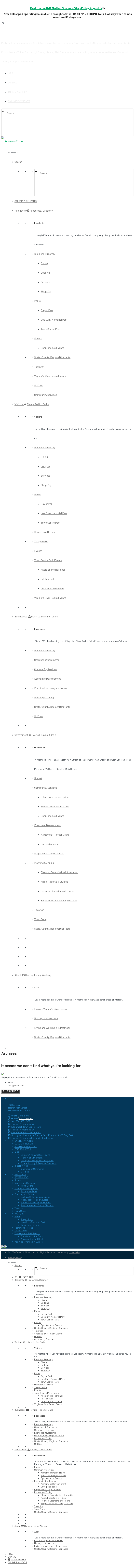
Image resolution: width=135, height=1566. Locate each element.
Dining (44, 263)
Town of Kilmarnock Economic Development (32, 1138)
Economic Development (47, 678)
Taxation (39, 366)
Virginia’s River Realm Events (50, 375)
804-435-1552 (19, 91)
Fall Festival (47, 578)
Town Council (27, 1185)
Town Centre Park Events (48, 560)
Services (45, 281)
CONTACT (13, 82)
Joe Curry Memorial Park (54, 319)
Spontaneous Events (52, 347)
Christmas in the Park (52, 588)
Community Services (45, 394)
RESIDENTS (20, 1174)
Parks (37, 300)
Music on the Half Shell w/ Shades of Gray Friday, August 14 (66, 8)
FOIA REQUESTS (22, 1149)
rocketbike (74, 1252)
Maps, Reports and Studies (34, 1199)
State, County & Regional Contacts (38, 1163)
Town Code (40, 919)
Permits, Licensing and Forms (50, 687)
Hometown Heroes (44, 531)
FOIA (10, 73)
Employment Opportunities (49, 853)
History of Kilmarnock (46, 1018)
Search (18, 161)
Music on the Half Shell (53, 569)
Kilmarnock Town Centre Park (26, 1126)
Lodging (45, 272)
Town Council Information (55, 806)
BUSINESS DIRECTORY (25, 1146)
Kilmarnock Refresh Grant (55, 834)
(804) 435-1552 (25, 1118)
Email (10, 1082)
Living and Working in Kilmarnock (52, 1027)
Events (38, 338)
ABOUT (18, 1152)
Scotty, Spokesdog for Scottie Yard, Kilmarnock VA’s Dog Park (42, 1135)
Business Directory (44, 253)
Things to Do (41, 541)
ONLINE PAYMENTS (19, 101)
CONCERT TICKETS (24, 1143)
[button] (13, 152)
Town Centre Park (50, 328)
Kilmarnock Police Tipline (55, 797)
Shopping (46, 291)
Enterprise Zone (50, 844)
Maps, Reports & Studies (54, 881)
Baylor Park (47, 310)
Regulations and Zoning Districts (59, 900)
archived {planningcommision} (36, 1196)
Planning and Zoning (24, 1194)
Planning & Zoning (44, 697)
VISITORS (19, 1213)
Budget (38, 778)
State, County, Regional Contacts (52, 357)
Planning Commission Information (59, 872)
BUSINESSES (21, 1166)
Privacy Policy (15, 1257)
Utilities (38, 385)
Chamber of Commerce (46, 659)
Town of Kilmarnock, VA (23, 1124)
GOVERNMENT (21, 1177)
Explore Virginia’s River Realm (50, 1008)
